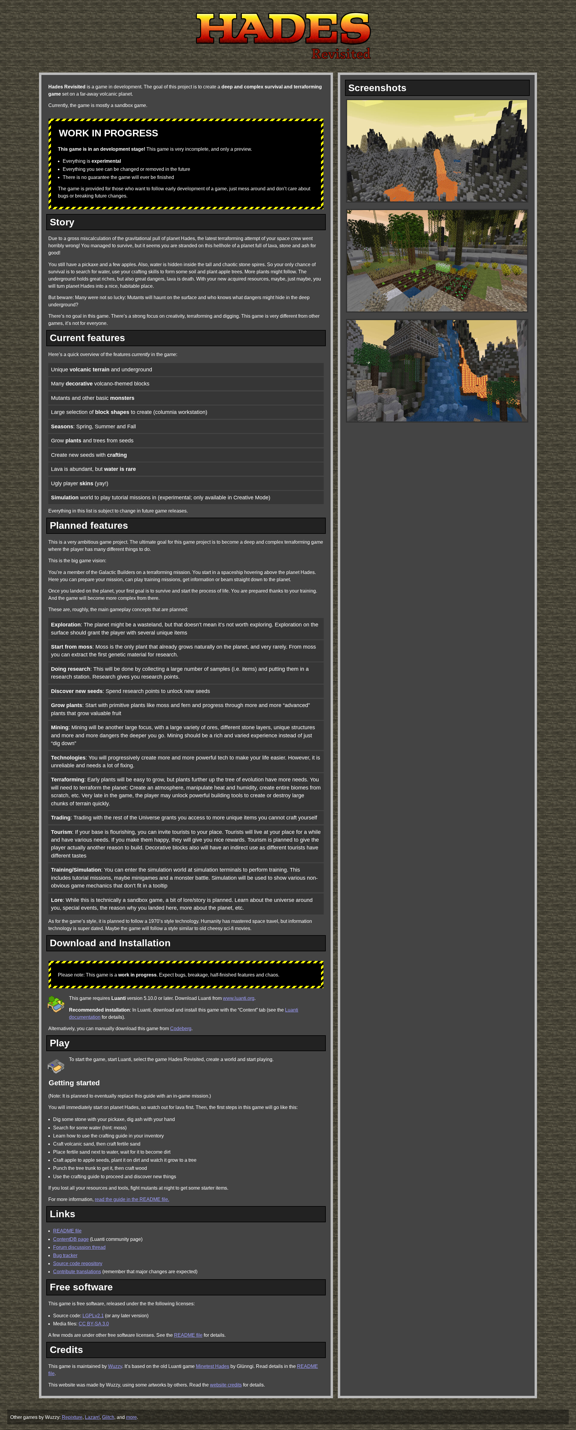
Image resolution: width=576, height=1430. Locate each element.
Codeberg (180, 1028)
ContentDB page (71, 1239)
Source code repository (77, 1263)
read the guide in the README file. (132, 1199)
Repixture (72, 1417)
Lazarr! (92, 1417)
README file (67, 1230)
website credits (226, 1384)
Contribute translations (77, 1271)
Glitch (108, 1417)
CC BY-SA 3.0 (94, 1323)
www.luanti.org (238, 998)
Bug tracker (65, 1255)
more (131, 1417)
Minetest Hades (212, 1366)
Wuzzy (115, 1366)
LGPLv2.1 (93, 1315)
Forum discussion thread (79, 1247)
